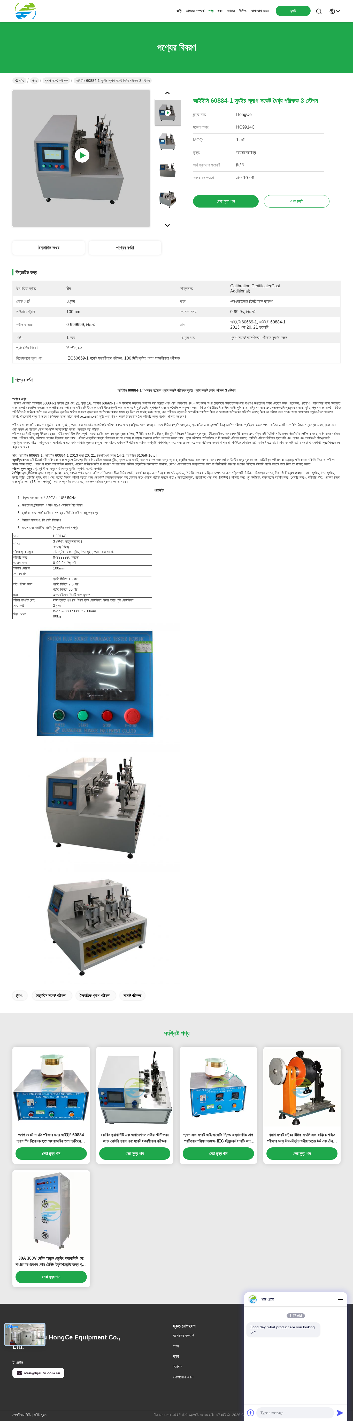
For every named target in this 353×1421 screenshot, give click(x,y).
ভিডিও (243, 11)
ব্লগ (176, 1356)
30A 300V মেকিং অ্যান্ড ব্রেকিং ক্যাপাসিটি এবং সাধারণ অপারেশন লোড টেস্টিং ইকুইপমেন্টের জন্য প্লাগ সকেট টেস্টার (51, 1262)
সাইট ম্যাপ (40, 1415)
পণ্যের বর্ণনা (125, 247)
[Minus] (340, 1299)
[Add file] (250, 1412)
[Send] (340, 1412)
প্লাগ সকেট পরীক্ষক (56, 80)
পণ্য (211, 11)
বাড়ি (179, 11)
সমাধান (231, 11)
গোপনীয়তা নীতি (21, 1415)
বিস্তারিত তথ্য (48, 247)
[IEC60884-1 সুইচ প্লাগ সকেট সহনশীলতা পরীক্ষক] (81, 158)
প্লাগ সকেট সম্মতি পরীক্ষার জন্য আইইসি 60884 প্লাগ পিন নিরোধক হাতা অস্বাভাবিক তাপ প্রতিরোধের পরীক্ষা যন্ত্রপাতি (51, 1138)
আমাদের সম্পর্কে (195, 11)
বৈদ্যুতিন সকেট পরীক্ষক (51, 995)
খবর (220, 11)
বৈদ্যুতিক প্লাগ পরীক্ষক (95, 995)
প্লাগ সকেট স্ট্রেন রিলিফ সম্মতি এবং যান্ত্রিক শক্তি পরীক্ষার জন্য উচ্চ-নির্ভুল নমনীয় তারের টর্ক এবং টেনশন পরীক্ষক (302, 1138)
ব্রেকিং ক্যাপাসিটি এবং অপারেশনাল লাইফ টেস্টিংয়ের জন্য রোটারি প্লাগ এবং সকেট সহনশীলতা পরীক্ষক (134, 1138)
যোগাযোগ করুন (259, 11)
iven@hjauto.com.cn (42, 1373)
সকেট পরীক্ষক (132, 995)
